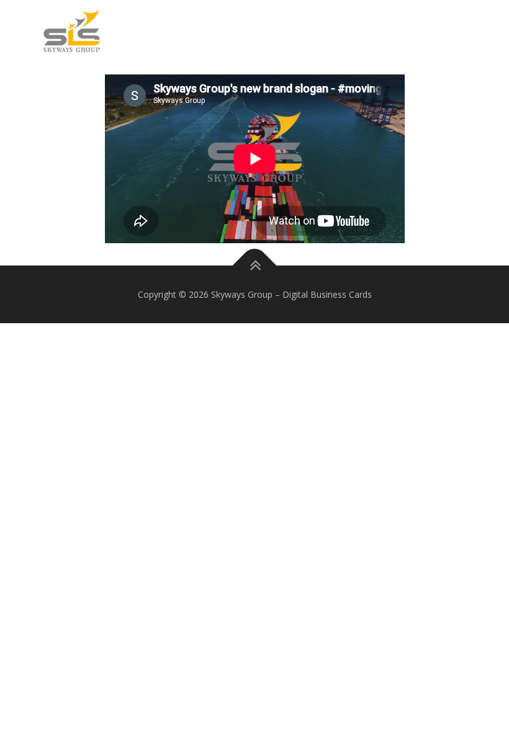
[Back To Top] (255, 265)
